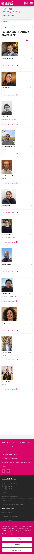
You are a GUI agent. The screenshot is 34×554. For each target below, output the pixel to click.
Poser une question (7, 520)
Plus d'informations (9, 65)
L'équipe (4, 21)
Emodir (4, 466)
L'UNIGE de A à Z (7, 500)
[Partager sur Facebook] (3, 470)
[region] (17, 537)
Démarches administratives (10, 516)
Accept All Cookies (17, 550)
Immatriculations (7, 512)
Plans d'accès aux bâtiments (10, 496)
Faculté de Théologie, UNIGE (10, 458)
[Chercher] (25, 3)
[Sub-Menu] (31, 12)
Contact (4, 493)
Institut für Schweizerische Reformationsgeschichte (16, 462)
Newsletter (5, 451)
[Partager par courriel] (8, 470)
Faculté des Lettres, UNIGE (9, 454)
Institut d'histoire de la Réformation (11, 12)
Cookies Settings (17, 539)
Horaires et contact (7, 447)
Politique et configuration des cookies (13, 504)
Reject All (16, 544)
